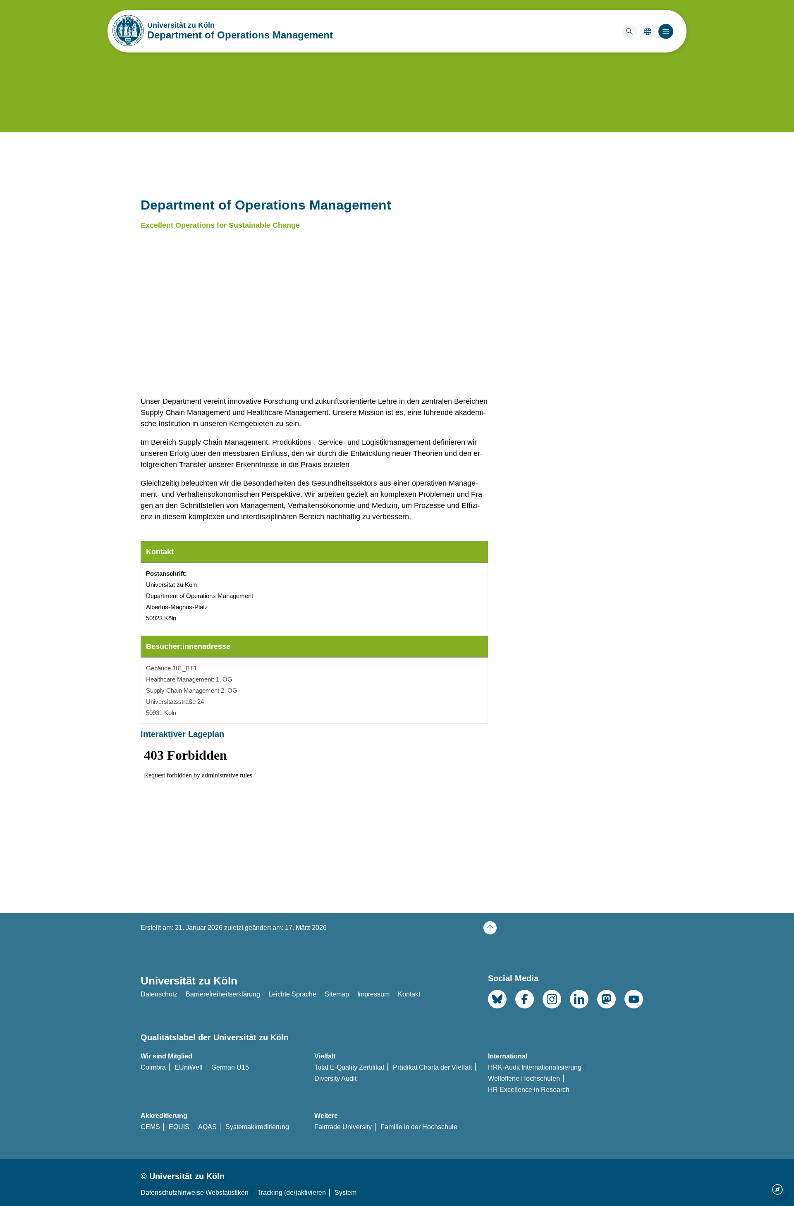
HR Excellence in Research (528, 1089)
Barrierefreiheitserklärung (223, 994)
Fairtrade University (343, 1126)
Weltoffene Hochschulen (524, 1078)
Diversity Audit (335, 1078)
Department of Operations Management (240, 35)
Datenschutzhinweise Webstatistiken (195, 1192)
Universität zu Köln (205, 25)
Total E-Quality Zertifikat (349, 1067)
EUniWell (189, 1067)
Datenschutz (159, 994)
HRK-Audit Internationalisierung (534, 1067)
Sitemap (337, 994)
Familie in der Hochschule (418, 1126)
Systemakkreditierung (257, 1126)
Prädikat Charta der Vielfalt (432, 1067)
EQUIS (179, 1126)
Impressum (373, 994)
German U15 (230, 1067)
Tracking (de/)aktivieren (291, 1192)
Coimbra (153, 1067)
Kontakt (409, 994)
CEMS (150, 1126)
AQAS (207, 1126)
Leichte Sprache (292, 994)
